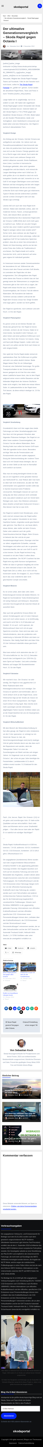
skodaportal (21, 6)
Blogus (26, 1439)
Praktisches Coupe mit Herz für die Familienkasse (27, 974)
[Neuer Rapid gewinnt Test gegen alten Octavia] (10, 967)
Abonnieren (9, 1416)
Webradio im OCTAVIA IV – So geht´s (20, 1139)
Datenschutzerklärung (26, 1443)
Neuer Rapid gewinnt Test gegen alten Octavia (9, 974)
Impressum (13, 1443)
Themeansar (36, 1439)
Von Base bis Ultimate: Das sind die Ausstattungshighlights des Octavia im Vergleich (21, 1116)
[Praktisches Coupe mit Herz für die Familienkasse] (28, 967)
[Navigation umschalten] (2, 6)
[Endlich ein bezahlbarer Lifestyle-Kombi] (10, 987)
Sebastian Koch (15, 46)
